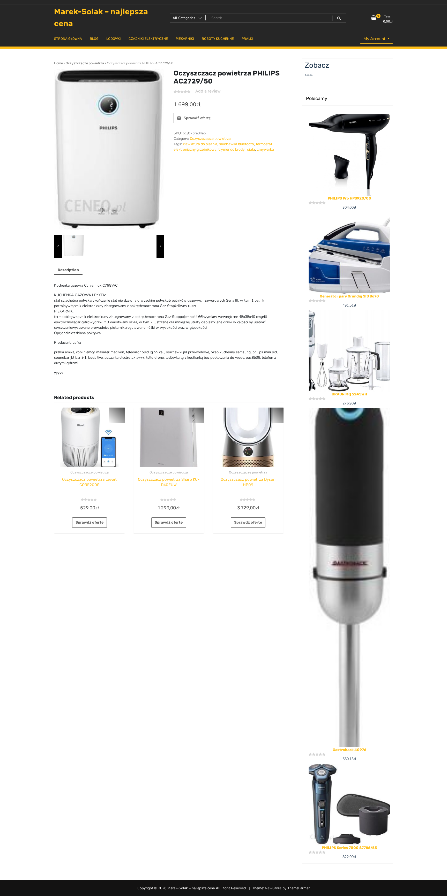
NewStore (273, 888)
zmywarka (265, 149)
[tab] (68, 270)
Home (58, 63)
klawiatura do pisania (200, 144)
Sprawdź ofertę (197, 118)
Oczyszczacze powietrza (85, 63)
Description (68, 270)
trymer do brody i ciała (236, 149)
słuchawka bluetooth (236, 144)
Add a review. (208, 91)
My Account (374, 39)
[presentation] (58, 246)
